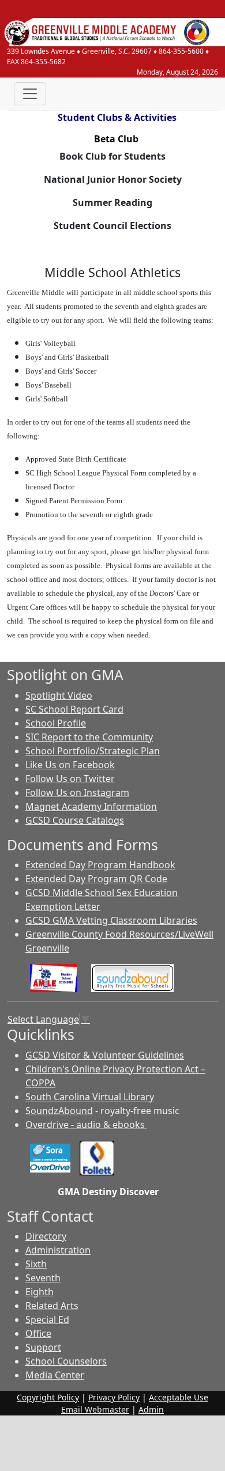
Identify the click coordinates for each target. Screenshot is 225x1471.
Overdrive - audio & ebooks (86, 1124)
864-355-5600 (181, 51)
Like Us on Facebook (70, 764)
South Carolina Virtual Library (89, 1096)
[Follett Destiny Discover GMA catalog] (97, 1157)
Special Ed (47, 1319)
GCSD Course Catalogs (74, 820)
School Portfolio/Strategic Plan (92, 750)
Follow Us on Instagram (77, 792)
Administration (58, 1250)
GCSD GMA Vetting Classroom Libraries (111, 920)
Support (43, 1347)
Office (38, 1333)
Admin (151, 1409)
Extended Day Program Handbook (100, 864)
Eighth (39, 1291)
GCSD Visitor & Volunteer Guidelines (104, 1055)
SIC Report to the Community (89, 737)
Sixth (36, 1264)
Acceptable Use (178, 1397)
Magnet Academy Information (91, 806)
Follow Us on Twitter (70, 778)
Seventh (43, 1277)
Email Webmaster (95, 1409)
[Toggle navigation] (30, 93)
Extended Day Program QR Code (96, 878)
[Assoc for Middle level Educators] (53, 977)
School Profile (55, 723)
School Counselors (66, 1361)
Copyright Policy (48, 1397)
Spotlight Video (58, 695)
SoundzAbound (59, 1110)
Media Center (54, 1375)
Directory (45, 1236)
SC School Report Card (74, 709)
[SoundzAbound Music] (132, 977)
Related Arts (51, 1305)
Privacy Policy (114, 1397)
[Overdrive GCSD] (50, 1157)
